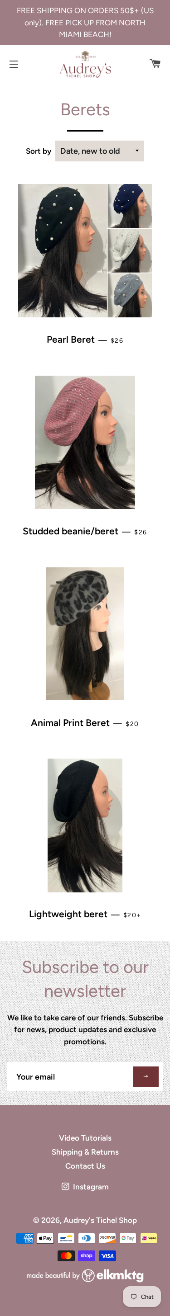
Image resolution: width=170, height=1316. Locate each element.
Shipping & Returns (85, 1151)
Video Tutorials (85, 1137)
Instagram (90, 1186)
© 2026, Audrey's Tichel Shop (85, 1220)
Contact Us (85, 1165)
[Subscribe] (146, 1076)
